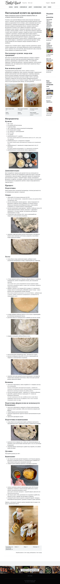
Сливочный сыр (23, 7)
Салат (44, 7)
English (48, 3)
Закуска (11, 7)
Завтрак (16, 7)
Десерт (30, 7)
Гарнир (49, 7)
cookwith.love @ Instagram (30, 570)
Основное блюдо (38, 7)
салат (49, 55)
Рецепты (24, 3)
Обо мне (30, 3)
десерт (20, 113)
